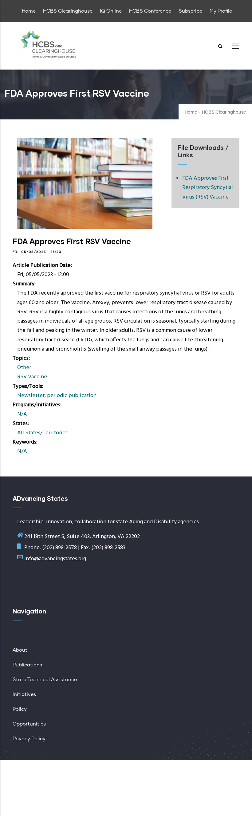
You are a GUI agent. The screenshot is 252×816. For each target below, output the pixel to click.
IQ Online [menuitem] (111, 11)
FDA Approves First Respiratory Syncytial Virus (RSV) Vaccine (207, 187)
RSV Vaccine (32, 376)
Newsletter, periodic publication (56, 395)
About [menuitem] (20, 650)
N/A (22, 414)
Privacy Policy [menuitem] (29, 738)
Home (191, 112)
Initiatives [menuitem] (24, 694)
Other (24, 367)
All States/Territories (42, 432)
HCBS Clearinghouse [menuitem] (68, 11)
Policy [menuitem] (20, 709)
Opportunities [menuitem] (29, 724)
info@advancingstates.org (55, 558)
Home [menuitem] (29, 11)
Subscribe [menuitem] (190, 11)
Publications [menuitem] (27, 664)
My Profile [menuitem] (221, 11)
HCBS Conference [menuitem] (150, 11)
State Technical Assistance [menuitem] (45, 679)
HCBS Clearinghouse (224, 112)
